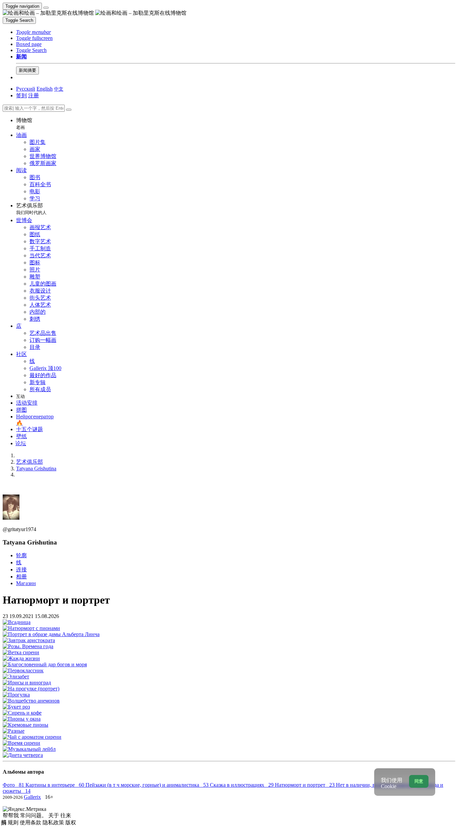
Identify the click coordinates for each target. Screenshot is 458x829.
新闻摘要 (27, 70)
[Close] (68, 110)
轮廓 (21, 555)
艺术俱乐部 (31, 209)
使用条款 (31, 822)
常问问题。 (34, 815)
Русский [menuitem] (25, 89)
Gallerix (32, 797)
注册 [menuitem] (33, 95)
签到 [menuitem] (21, 95)
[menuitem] (58, 89)
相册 (21, 576)
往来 (65, 815)
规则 (14, 822)
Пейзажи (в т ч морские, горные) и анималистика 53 (147, 785)
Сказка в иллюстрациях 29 (242, 785)
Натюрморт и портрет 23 (305, 785)
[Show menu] (46, 8)
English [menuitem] (45, 89)
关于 (54, 815)
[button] (33, 32)
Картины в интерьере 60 (55, 785)
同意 (418, 781)
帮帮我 (11, 815)
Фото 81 (14, 785)
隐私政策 (54, 822)
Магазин (26, 583)
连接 (21, 569)
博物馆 (24, 123)
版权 (70, 822)
